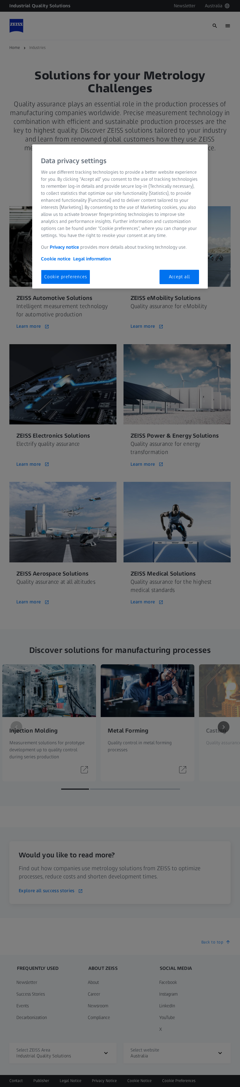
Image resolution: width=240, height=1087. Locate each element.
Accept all (179, 276)
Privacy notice (64, 247)
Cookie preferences (65, 276)
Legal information (92, 259)
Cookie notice (56, 259)
